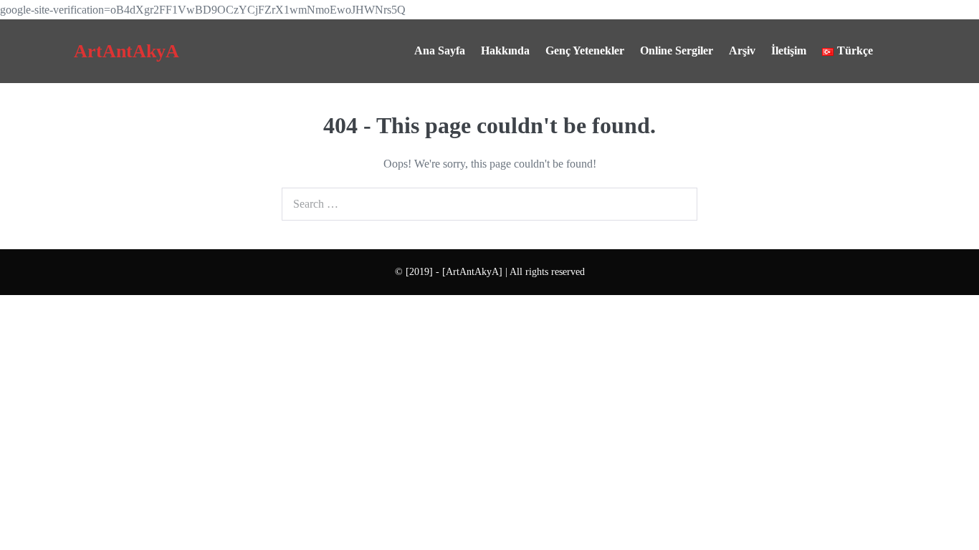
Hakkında (505, 50)
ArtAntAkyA (126, 51)
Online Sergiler (676, 50)
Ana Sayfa (439, 50)
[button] (893, 51)
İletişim (788, 50)
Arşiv (742, 50)
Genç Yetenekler (584, 50)
